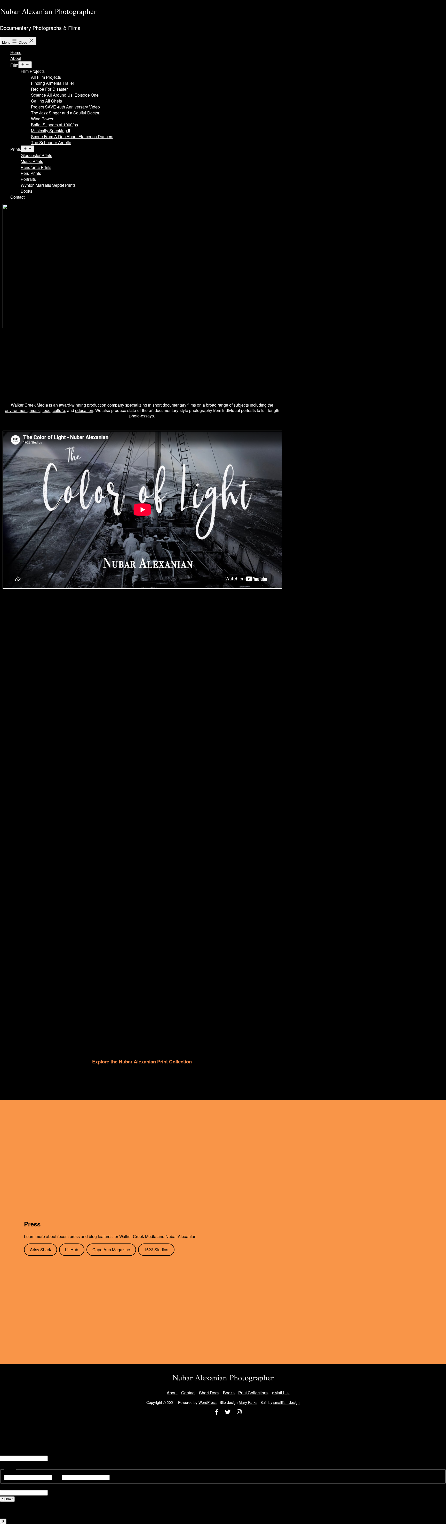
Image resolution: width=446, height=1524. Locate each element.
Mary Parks (248, 1402)
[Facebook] (217, 1412)
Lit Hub (71, 1250)
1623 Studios (156, 1250)
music (35, 410)
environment (16, 410)
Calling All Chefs (46, 101)
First (57, 1477)
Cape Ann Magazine (111, 1250)
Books (26, 191)
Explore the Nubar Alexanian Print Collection (142, 1061)
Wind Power (42, 119)
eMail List (281, 1393)
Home (15, 52)
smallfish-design (286, 1402)
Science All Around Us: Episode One (65, 95)
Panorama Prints (36, 167)
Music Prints (32, 161)
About (15, 58)
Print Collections (253, 1393)
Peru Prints (31, 173)
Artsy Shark (40, 1250)
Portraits (28, 179)
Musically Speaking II (50, 131)
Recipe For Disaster (49, 89)
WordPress (207, 1402)
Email (5, 1486)
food (47, 410)
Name (5, 1452)
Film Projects (33, 71)
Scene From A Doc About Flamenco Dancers (72, 136)
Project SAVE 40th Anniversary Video (65, 107)
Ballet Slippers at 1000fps (54, 125)
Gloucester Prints (36, 155)
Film (14, 65)
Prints (15, 149)
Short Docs (209, 1393)
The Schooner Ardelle (51, 142)
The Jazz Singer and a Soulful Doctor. (65, 113)
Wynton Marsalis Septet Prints (48, 185)
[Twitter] (228, 1412)
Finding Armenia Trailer (52, 83)
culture (59, 410)
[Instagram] (239, 1412)
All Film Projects (46, 77)
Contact (17, 197)
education (84, 410)
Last (114, 1477)
